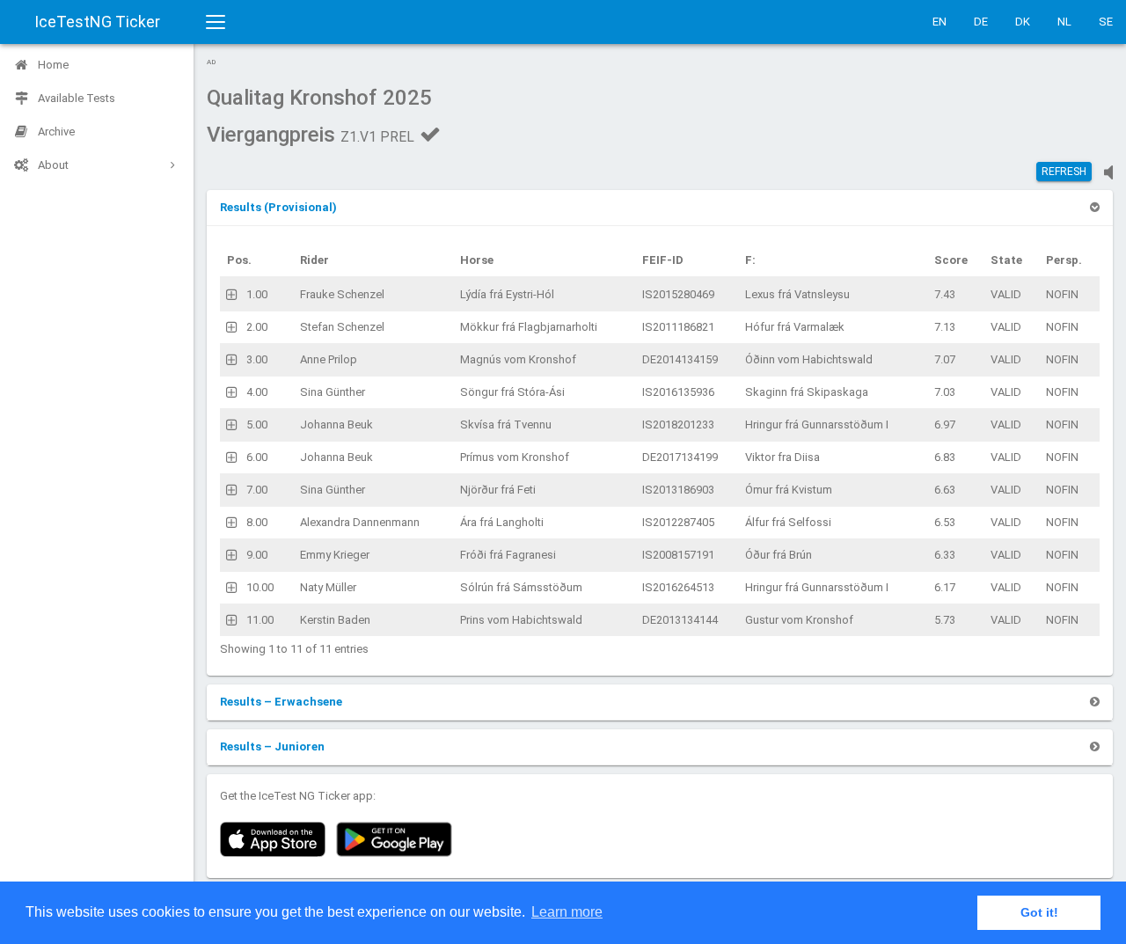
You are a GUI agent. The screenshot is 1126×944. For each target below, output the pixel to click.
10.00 (260, 587)
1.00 (256, 294)
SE (1106, 21)
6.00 (256, 457)
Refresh (1064, 171)
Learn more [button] (567, 911)
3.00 (256, 359)
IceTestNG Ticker (97, 21)
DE (981, 21)
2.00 (256, 326)
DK (1022, 21)
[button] (278, 207)
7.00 (256, 489)
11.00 (260, 619)
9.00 (256, 554)
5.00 (256, 424)
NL (1064, 21)
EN (939, 21)
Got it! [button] (1039, 912)
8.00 (256, 522)
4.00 (256, 392)
